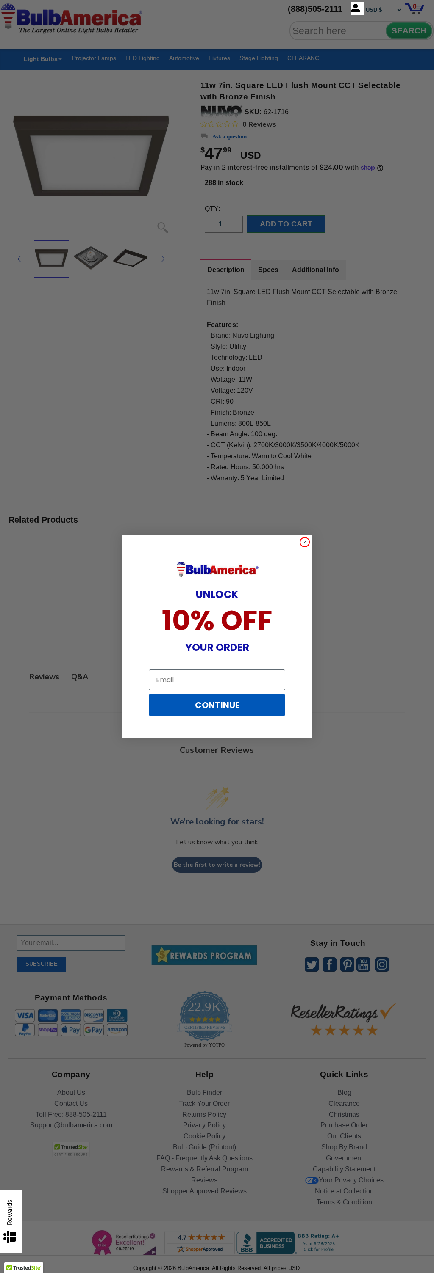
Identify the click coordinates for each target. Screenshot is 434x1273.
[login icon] (357, 8)
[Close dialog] (304, 542)
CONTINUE (217, 705)
